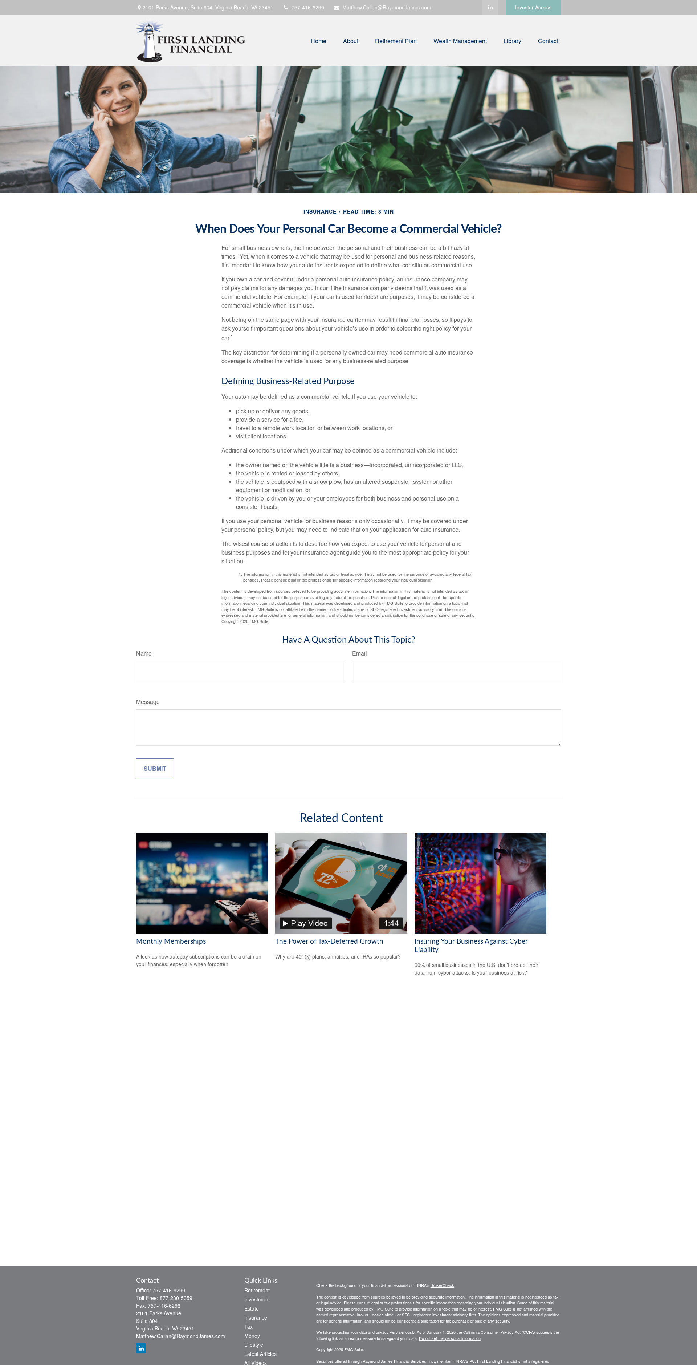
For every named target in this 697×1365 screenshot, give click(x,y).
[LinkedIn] (490, 7)
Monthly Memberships (171, 941)
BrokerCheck (442, 1285)
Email (359, 653)
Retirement (257, 1290)
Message (148, 701)
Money (252, 1335)
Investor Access (533, 7)
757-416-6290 (308, 7)
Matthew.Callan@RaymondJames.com (386, 7)
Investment (257, 1299)
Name (144, 653)
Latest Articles (260, 1353)
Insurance (255, 1317)
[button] (318, 40)
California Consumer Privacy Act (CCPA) (499, 1332)
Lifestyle (253, 1344)
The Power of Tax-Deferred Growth (329, 941)
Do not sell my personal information (450, 1338)
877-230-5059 (176, 1297)
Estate (251, 1308)
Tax (248, 1326)
